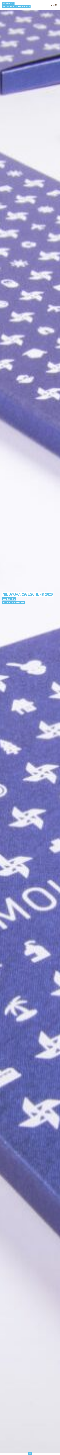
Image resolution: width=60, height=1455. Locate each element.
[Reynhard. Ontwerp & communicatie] (16, 5)
